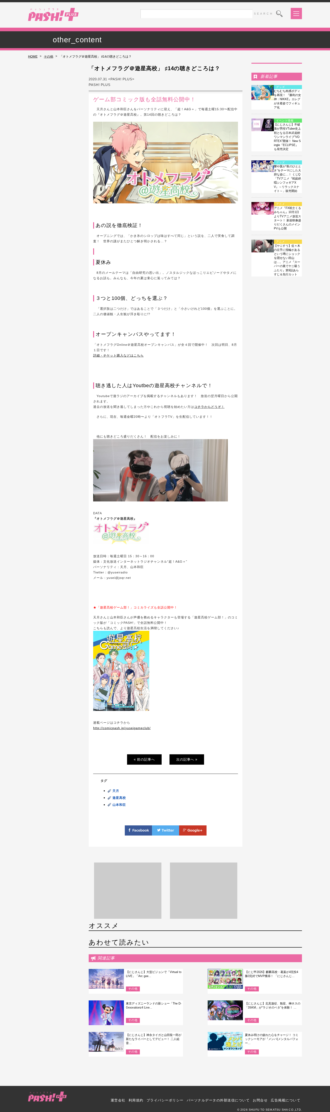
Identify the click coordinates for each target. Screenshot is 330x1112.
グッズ (280, 87)
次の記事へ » (186, 759)
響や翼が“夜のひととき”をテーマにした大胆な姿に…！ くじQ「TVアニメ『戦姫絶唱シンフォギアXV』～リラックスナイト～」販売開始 (287, 179)
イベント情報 (285, 120)
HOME (32, 56)
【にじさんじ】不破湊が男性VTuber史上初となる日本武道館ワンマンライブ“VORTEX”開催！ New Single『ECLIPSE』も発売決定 (287, 137)
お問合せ (260, 1100)
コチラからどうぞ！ (209, 407)
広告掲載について (285, 1100)
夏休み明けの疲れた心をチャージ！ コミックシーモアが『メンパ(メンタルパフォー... (271, 1039)
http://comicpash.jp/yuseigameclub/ (122, 728)
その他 (48, 56)
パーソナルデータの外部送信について (218, 1100)
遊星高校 (119, 798)
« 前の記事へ (144, 759)
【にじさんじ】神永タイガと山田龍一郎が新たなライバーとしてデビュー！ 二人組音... (153, 1039)
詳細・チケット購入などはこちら (118, 355)
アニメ (280, 204)
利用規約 (136, 1100)
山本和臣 (119, 804)
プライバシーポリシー (165, 1100)
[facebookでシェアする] (138, 833)
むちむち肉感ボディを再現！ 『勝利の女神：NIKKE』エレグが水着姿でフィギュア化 (287, 99)
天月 (115, 791)
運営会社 (118, 1100)
